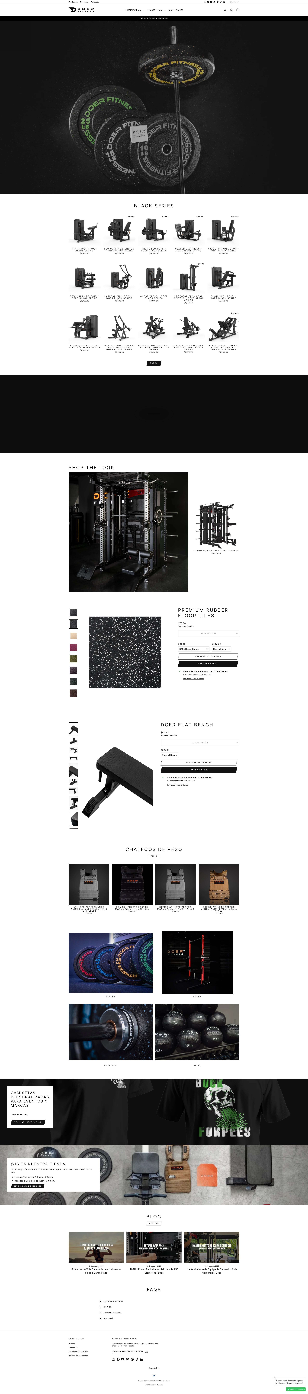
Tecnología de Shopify (154, 1385)
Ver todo (154, 1223)
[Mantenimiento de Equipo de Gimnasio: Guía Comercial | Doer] (211, 1247)
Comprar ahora (208, 664)
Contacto (95, 2)
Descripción (209, 634)
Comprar (153, 423)
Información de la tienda (193, 679)
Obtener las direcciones (28, 1186)
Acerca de (73, 1348)
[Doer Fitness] (154, 1175)
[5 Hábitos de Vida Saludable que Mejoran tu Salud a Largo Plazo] (96, 1247)
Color (182, 644)
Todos (154, 363)
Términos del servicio (78, 1352)
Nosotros (84, 2)
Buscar (72, 1344)
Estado (216, 644)
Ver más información (28, 1122)
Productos (73, 2)
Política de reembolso (78, 1356)
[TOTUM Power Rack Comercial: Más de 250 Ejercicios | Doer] (154, 1247)
